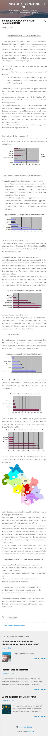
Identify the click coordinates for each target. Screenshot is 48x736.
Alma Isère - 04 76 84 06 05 (24, 5)
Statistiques (12, 618)
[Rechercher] (44, 4)
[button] (44, 21)
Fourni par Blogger (25, 727)
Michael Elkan (30, 731)
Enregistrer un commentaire (15, 626)
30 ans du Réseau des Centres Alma (19, 697)
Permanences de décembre (15, 670)
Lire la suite (40, 659)
